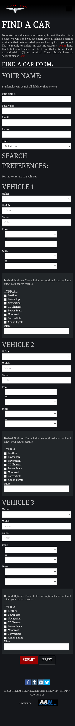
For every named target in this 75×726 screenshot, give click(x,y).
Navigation (14, 303)
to (6, 239)
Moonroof (13, 314)
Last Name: (8, 105)
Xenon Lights (15, 322)
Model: (6, 205)
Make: (5, 194)
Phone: (6, 129)
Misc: (7, 326)
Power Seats (15, 310)
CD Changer (14, 307)
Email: (5, 117)
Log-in (62, 45)
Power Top (14, 299)
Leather (12, 295)
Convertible (14, 318)
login (22, 56)
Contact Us (37, 695)
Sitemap (65, 691)
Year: (5, 251)
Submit (29, 660)
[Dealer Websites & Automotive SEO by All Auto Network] (48, 705)
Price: (5, 229)
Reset (47, 660)
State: (5, 141)
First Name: (9, 94)
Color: (5, 217)
